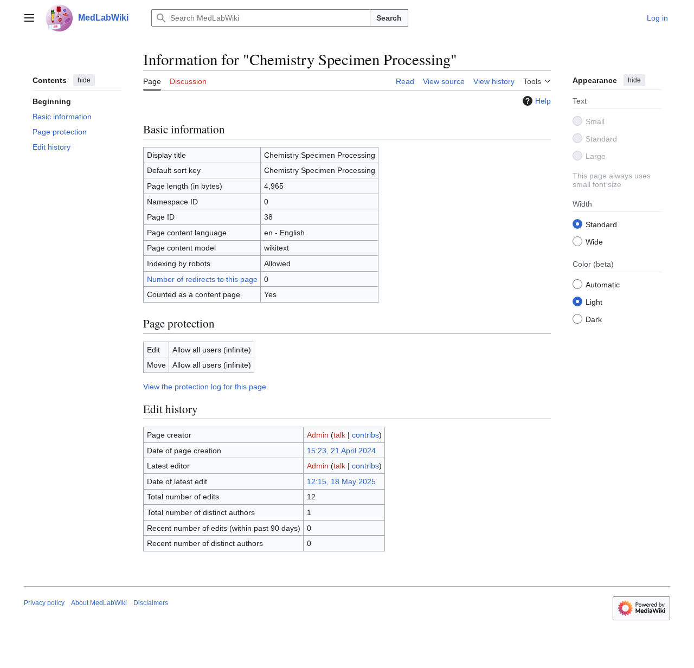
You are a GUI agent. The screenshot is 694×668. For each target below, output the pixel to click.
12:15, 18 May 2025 (341, 481)
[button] (29, 18)
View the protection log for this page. (205, 386)
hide (84, 80)
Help (543, 101)
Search (389, 18)
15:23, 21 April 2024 (341, 450)
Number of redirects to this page (202, 279)
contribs (365, 435)
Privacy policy (44, 603)
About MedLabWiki (99, 603)
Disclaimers (150, 603)
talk (339, 435)
